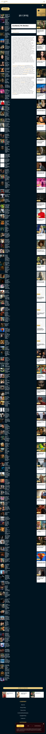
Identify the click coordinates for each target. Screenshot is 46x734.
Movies (38, 27)
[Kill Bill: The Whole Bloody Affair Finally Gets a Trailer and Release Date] (2, 410)
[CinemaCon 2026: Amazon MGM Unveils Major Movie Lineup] (2, 160)
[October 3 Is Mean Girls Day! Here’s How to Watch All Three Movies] (2, 498)
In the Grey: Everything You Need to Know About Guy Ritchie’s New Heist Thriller (7, 211)
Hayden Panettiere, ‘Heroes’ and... (24, 693)
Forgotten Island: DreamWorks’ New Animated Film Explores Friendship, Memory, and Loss (7, 142)
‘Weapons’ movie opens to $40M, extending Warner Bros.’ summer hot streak (7, 607)
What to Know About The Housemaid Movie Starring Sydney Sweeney (7, 432)
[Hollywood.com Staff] (41, 10)
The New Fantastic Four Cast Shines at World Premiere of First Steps (7, 661)
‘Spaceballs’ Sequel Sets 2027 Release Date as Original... (41, 360)
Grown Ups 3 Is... (38, 693)
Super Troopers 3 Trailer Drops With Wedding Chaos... (41, 313)
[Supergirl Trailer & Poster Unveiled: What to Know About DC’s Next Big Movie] (2, 330)
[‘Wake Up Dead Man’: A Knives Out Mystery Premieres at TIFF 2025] (2, 537)
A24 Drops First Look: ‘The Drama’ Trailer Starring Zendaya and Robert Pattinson (7, 336)
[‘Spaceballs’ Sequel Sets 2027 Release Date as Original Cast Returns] (2, 136)
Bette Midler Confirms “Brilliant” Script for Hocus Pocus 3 (7, 464)
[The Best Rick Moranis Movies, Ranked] (2, 514)
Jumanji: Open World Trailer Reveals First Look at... (40, 31)
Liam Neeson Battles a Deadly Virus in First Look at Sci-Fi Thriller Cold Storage (7, 629)
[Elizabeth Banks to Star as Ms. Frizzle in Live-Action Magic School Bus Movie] (2, 108)
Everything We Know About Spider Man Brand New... (41, 407)
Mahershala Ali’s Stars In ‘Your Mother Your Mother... (41, 95)
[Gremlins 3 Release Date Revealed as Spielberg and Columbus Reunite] (2, 415)
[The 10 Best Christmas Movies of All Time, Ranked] (2, 292)
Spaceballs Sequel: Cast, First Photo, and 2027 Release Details (7, 519)
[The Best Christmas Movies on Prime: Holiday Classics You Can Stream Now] (2, 342)
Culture (38, 169)
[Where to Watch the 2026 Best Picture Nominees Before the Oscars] (2, 216)
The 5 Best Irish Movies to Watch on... (41, 422)
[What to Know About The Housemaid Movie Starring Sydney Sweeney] (2, 432)
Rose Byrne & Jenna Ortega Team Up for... (40, 126)
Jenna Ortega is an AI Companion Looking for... (41, 251)
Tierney (28, 68)
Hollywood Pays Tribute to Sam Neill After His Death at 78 (7, 86)
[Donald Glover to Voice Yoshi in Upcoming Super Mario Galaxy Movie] (2, 206)
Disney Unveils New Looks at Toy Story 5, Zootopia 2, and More (7, 560)
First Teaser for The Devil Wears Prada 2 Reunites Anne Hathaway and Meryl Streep (7, 388)
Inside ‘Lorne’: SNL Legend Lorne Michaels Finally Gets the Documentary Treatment (7, 235)
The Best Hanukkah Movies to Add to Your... (41, 500)
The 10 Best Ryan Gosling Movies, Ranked (7, 678)
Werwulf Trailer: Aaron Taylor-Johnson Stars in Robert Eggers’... (41, 204)
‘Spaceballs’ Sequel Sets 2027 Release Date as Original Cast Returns (7, 136)
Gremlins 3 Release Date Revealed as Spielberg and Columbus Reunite (7, 415)
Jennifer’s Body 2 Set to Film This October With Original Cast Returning (7, 64)
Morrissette (23, 82)
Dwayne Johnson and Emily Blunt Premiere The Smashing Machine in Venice (7, 555)
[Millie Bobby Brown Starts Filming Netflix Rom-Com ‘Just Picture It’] (2, 508)
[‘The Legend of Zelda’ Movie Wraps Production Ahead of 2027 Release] (2, 165)
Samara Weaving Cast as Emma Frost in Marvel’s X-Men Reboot (7, 47)
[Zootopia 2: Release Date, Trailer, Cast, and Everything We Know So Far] (2, 645)
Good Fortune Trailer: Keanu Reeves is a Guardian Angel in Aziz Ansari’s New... (7, 656)
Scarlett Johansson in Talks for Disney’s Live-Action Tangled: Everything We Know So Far (7, 482)
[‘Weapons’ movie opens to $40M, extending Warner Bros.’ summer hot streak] (2, 606)
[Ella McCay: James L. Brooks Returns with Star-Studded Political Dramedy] (2, 450)
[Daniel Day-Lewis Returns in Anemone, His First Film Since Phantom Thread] (2, 577)
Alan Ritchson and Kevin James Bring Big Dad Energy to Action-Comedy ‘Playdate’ (7, 404)
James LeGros (15, 65)
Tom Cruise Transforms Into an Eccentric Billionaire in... (41, 157)
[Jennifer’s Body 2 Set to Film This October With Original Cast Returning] (2, 64)
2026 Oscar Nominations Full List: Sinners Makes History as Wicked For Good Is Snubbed (7, 269)
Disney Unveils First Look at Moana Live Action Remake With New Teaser (7, 376)
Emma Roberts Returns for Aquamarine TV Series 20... (41, 220)
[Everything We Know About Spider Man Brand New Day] (2, 191)
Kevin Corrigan (26, 71)
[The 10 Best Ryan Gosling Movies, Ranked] (2, 679)
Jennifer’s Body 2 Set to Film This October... (41, 62)
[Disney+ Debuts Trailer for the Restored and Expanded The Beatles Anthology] (2, 381)
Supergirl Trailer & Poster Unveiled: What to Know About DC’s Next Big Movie (7, 330)
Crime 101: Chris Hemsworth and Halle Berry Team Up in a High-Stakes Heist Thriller (7, 439)
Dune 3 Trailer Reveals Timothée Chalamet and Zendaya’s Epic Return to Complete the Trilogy (7, 149)
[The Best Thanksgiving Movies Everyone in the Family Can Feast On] (2, 359)
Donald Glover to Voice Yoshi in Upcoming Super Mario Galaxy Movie (7, 206)
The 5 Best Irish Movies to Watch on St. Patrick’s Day (7, 195)
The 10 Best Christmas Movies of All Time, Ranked (7, 291)
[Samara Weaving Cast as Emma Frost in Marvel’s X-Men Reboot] (2, 47)
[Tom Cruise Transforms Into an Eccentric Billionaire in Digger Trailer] (2, 80)
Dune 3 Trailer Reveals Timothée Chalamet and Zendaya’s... (41, 391)
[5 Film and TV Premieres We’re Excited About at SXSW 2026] (2, 201)
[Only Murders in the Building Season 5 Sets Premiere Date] (2, 651)
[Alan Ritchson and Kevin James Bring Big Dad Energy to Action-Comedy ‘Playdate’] (2, 403)
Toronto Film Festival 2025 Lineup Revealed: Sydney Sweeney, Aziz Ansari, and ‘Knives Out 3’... (7, 668)
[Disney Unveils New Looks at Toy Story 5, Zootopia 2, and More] (2, 560)
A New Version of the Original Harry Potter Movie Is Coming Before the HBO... (7, 370)
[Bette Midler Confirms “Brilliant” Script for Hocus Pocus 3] (2, 464)
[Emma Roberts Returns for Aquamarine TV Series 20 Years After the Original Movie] (2, 103)
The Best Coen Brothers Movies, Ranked (7, 571)
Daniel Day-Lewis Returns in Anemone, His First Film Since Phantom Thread (7, 577)
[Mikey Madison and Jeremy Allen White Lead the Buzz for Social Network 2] (2, 639)
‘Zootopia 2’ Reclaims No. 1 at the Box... (41, 531)
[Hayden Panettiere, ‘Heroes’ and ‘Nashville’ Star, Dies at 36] (18, 695)
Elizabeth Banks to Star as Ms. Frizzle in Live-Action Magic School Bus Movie (7, 108)
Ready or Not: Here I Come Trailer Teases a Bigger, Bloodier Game (7, 264)
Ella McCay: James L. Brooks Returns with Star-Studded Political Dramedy (7, 451)
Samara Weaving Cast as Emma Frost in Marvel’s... (41, 110)
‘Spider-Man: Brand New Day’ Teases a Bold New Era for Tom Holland (7, 635)
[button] (43, 724)
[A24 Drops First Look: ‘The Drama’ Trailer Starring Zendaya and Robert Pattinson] (2, 335)
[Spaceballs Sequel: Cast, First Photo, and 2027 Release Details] (2, 519)
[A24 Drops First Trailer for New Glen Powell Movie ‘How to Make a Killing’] (2, 353)
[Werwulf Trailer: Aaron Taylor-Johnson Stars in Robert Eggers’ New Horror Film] (2, 97)
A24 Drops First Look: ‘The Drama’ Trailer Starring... (40, 578)
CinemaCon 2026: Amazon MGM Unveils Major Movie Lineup (7, 160)
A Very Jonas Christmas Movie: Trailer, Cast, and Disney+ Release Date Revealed (7, 542)
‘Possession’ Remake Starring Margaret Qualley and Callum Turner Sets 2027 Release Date (7, 22)
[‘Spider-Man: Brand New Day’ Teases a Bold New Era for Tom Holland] (2, 635)
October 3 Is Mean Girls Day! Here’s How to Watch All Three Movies (7, 498)
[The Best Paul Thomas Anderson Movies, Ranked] (2, 504)
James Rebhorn (25, 73)
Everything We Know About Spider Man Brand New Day (7, 191)
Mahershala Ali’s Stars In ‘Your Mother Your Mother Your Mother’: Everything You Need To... (7, 41)
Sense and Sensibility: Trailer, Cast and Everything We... (40, 142)
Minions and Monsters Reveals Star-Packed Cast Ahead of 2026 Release (7, 130)
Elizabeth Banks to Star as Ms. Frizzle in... (41, 235)
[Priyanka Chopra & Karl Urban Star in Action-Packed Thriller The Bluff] (2, 276)
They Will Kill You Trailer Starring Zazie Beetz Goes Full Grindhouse (7, 281)
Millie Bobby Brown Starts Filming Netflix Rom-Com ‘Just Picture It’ (7, 508)
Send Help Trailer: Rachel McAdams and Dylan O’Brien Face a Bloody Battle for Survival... (7, 475)
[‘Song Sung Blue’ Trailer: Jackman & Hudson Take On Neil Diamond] (2, 523)
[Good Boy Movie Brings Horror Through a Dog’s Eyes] (2, 583)
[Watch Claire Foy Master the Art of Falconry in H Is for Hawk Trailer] (2, 421)
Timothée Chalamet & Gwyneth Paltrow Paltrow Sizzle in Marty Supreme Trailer (7, 594)
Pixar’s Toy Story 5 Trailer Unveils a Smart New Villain (7, 398)
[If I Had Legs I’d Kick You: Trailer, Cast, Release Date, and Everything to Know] (2, 601)
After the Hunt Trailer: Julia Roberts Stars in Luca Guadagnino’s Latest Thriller (7, 674)
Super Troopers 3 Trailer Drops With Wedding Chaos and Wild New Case (7, 156)
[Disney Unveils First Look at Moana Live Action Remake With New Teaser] (2, 376)
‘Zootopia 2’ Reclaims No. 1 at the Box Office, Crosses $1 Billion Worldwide (7, 319)
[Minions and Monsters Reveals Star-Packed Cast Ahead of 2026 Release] (2, 130)
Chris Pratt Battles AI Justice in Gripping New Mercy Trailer (7, 348)
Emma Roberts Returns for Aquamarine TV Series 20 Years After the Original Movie (7, 103)
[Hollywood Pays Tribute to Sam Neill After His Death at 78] (2, 86)
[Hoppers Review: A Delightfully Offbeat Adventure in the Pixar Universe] (2, 229)
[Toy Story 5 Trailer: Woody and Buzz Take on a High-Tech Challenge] (2, 251)
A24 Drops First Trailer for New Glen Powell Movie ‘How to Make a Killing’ (7, 353)
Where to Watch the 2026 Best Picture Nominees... (41, 484)
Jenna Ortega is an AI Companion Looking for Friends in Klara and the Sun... (7, 114)
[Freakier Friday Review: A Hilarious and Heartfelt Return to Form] (2, 612)
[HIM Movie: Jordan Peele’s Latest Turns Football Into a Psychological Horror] (2, 618)
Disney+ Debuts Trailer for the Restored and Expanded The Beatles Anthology (7, 382)
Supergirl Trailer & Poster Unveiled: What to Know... (41, 562)
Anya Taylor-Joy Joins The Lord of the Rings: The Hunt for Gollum (7, 125)
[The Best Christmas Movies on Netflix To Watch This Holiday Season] (2, 314)
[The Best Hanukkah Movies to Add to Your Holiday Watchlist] (2, 309)
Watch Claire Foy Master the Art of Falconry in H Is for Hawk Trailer (7, 421)
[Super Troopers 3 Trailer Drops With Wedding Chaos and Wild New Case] (2, 156)
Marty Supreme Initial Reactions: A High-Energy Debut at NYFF (7, 493)
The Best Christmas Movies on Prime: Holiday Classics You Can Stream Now (7, 343)
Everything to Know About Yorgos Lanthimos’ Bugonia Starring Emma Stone (7, 567)
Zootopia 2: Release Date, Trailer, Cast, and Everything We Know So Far (7, 645)
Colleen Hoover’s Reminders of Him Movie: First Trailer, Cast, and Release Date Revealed (7, 457)
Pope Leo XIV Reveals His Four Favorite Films (7, 393)
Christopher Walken (28, 69)
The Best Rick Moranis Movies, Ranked (7, 513)
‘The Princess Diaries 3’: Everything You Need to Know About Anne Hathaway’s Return (7, 28)
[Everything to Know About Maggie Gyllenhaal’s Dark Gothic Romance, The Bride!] (2, 222)
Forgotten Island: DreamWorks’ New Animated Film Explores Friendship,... (41, 376)
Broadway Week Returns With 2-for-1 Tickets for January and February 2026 (7, 286)
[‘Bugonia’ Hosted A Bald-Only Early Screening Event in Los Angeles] (2, 445)
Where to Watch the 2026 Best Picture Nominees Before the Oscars (7, 216)
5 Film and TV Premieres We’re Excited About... (41, 438)
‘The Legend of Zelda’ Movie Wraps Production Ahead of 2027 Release (7, 165)
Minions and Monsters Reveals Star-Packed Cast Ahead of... (40, 298)
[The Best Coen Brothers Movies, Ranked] (2, 572)
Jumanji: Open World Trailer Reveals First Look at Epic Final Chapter (7, 53)
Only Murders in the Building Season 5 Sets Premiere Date (7, 650)
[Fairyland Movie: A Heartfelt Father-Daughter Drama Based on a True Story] (2, 587)
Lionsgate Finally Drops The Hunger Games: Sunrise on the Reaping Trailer (7, 364)
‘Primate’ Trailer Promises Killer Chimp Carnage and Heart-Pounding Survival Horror (7, 469)
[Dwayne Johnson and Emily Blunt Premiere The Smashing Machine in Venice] (2, 554)
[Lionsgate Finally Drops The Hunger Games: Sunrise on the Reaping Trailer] (2, 364)
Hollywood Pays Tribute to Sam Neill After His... (41, 173)
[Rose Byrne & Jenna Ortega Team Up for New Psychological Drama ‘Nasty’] (2, 70)
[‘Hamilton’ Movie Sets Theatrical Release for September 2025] (2, 623)
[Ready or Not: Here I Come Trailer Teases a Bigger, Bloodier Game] (2, 264)
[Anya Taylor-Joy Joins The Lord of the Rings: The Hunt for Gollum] (2, 125)
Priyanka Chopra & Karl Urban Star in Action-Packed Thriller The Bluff (7, 276)
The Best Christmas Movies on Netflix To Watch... (40, 516)
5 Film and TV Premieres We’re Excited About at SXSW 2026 (7, 201)
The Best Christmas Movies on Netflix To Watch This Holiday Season (7, 314)
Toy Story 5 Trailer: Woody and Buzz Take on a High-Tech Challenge (7, 251)
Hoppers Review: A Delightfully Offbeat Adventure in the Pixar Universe (7, 229)
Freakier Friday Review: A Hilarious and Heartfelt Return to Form (7, 612)
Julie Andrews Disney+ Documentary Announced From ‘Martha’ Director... (40, 47)
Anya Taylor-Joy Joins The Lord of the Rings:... (41, 282)
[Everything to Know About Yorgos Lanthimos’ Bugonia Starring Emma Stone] (2, 566)
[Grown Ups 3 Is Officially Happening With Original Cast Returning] (2, 16)
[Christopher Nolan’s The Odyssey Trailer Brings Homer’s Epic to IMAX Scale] (2, 297)
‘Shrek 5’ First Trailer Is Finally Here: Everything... (40, 267)
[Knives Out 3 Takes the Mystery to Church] (2, 325)
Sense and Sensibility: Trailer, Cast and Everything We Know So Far (7, 75)
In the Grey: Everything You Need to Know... (40, 469)
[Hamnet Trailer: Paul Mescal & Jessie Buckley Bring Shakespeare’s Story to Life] (2, 487)
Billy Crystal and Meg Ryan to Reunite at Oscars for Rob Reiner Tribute (7, 241)
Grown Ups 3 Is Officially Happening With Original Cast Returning (7, 16)
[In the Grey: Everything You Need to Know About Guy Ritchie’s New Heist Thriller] (2, 211)
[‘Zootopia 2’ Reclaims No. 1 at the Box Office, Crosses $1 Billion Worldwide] (2, 319)
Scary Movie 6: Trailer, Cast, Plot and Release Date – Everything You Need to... (7, 246)
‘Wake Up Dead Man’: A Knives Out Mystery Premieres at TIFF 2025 (7, 537)
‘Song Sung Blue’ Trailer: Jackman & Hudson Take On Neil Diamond (7, 523)
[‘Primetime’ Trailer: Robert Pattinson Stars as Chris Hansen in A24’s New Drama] (2, 35)
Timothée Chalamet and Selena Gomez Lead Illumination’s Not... (41, 189)
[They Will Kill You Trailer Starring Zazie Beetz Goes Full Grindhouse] (2, 281)
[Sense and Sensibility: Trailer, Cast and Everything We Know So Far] (2, 75)
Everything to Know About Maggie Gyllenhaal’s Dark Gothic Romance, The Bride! (7, 223)
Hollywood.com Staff (16, 32)
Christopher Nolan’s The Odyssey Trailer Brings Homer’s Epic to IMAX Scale (7, 297)
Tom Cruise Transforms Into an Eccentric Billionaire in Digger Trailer (7, 80)
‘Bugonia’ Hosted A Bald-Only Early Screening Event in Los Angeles (7, 445)
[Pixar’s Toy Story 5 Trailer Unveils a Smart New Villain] (2, 398)
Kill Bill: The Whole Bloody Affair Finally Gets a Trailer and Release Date (7, 410)
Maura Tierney (22, 65)
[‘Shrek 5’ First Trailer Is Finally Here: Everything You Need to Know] (2, 120)
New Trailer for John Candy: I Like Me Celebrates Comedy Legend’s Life (7, 549)
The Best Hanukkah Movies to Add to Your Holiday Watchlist (7, 309)
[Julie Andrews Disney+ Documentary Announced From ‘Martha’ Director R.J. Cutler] (2, 57)
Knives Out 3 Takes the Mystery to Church (7, 324)
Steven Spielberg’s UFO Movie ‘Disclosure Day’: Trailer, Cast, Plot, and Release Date (7, 303)
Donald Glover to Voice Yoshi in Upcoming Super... (40, 454)
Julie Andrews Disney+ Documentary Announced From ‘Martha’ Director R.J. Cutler (7, 58)
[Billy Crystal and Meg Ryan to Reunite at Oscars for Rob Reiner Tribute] (2, 241)
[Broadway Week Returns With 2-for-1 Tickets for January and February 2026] (2, 286)
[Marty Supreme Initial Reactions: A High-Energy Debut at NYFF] (2, 493)
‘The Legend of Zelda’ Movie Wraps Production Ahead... (41, 345)
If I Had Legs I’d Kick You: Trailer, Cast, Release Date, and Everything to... (7, 601)
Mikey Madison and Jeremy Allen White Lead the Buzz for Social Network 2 (7, 639)
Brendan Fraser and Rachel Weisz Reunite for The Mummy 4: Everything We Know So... (7, 427)
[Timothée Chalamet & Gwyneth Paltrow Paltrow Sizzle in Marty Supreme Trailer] (2, 594)
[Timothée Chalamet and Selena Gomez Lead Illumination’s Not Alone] (2, 91)
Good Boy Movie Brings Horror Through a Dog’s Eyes (7, 582)
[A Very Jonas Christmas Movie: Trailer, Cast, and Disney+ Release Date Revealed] (2, 542)
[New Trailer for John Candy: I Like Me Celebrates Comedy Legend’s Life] (2, 549)
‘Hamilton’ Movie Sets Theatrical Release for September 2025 (7, 623)
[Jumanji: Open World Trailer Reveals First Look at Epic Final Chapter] (2, 53)
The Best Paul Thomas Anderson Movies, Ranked (7, 504)
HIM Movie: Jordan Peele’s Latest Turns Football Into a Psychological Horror (7, 618)
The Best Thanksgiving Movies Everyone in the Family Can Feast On (7, 359)
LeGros (22, 67)
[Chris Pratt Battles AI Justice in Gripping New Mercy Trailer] (2, 348)
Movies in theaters (5, 9)
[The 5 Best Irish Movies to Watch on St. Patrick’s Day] (2, 196)
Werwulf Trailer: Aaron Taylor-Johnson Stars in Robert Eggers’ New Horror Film (7, 97)
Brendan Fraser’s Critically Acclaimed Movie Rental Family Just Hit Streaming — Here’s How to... (7, 258)
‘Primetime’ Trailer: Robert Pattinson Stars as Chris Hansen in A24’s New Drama (7, 35)
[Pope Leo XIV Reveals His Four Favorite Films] (2, 394)
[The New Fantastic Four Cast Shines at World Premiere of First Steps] (2, 661)
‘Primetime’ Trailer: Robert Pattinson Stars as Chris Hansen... (40, 80)
